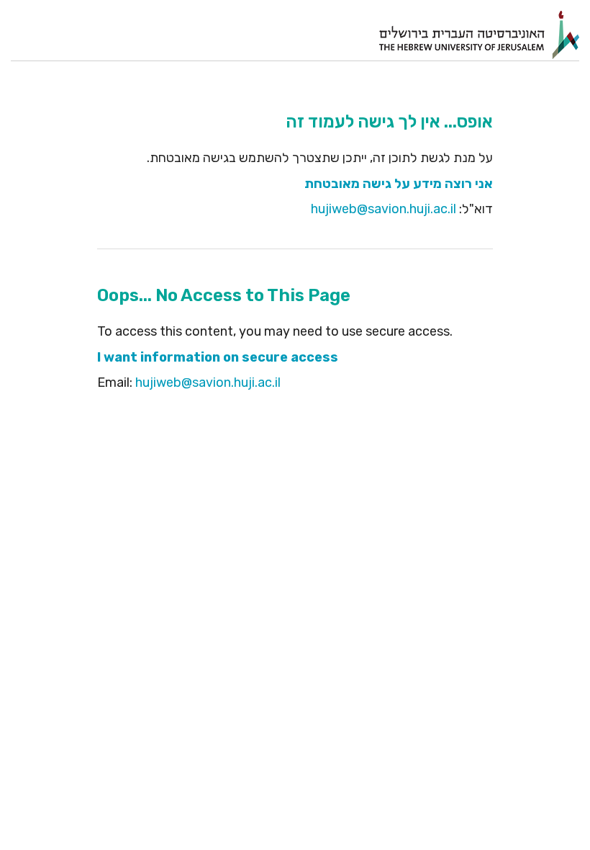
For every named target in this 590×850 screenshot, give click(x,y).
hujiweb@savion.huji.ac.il (383, 209)
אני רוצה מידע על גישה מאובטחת (398, 184)
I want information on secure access (217, 357)
